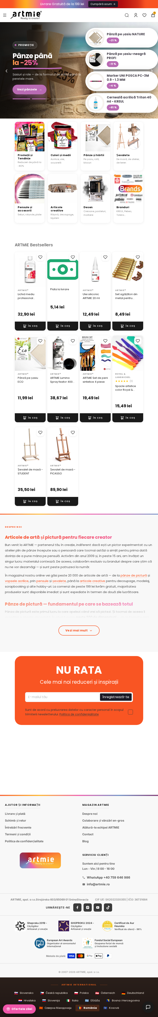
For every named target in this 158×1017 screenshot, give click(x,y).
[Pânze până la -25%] (41, 98)
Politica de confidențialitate (79, 714)
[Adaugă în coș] (30, 326)
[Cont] (135, 15)
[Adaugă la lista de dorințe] (40, 257)
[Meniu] (4, 15)
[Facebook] (77, 907)
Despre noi (90, 813)
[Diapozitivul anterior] (19, 353)
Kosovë (111, 1008)
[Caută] (126, 15)
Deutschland (133, 993)
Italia (72, 1000)
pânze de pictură (134, 575)
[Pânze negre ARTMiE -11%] (79, 70)
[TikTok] (108, 907)
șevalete (59, 581)
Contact (87, 834)
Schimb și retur (15, 820)
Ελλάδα (92, 1000)
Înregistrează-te (115, 697)
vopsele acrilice (17, 581)
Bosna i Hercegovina (123, 1000)
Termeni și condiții (18, 834)
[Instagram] (88, 907)
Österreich (105, 993)
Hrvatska (27, 1000)
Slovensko (24, 993)
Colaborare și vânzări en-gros (103, 820)
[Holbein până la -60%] (21, 98)
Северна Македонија (55, 1008)
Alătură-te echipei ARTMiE (100, 827)
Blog (85, 841)
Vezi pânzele (29, 89)
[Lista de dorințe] (144, 15)
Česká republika (54, 993)
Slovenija (51, 1000)
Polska (81, 993)
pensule (42, 581)
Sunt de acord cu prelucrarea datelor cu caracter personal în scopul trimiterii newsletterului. (74, 712)
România (87, 1008)
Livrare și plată (15, 813)
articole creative (92, 581)
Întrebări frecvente (18, 827)
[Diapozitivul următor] (41, 353)
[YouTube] (98, 907)
